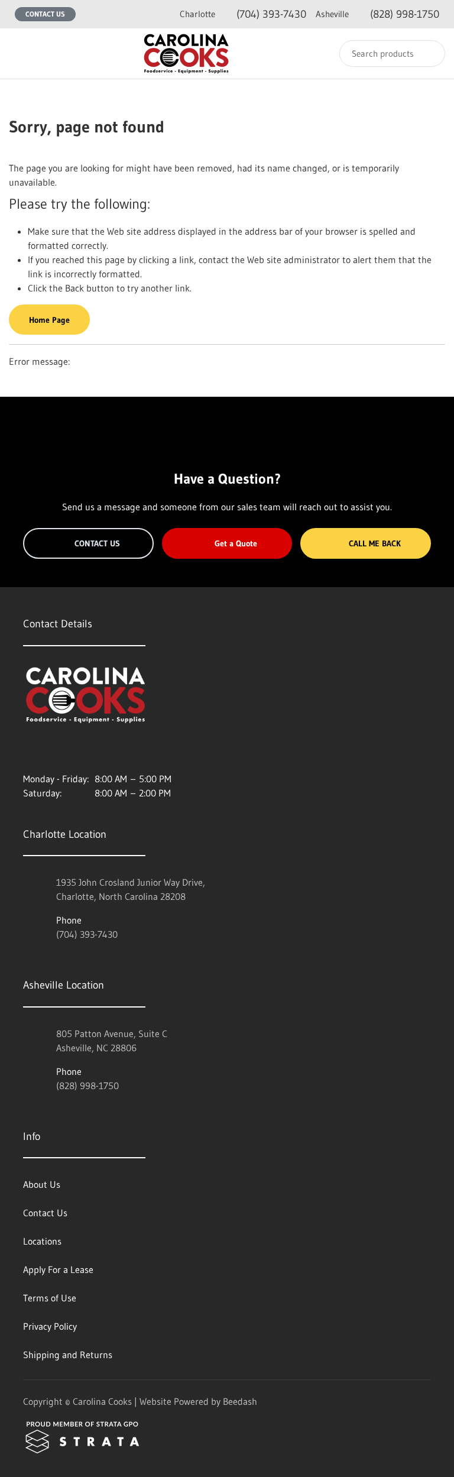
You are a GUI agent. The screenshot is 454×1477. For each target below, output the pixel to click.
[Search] (428, 53)
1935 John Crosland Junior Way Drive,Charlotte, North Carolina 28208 (130, 889)
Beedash (240, 1401)
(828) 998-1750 (377, 14)
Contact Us (45, 13)
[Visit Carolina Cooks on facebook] (53, 750)
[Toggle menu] (21, 53)
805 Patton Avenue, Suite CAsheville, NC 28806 (111, 1041)
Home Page (49, 320)
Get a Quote (236, 543)
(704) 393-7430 (243, 14)
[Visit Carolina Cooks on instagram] (28, 750)
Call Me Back (375, 543)
